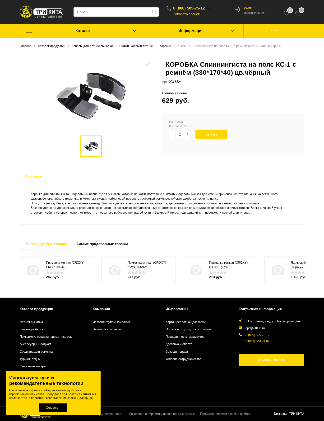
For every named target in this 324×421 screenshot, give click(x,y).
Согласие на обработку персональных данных (162, 414)
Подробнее (85, 398)
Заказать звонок (186, 14)
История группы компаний (111, 322)
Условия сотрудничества (183, 359)
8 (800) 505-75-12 (189, 8)
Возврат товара (177, 351)
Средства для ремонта (36, 351)
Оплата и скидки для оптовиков (188, 329)
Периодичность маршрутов (185, 336)
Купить (212, 134)
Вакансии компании (107, 329)
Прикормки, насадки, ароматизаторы (46, 336)
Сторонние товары (33, 366)
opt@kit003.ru (255, 328)
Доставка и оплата (179, 344)
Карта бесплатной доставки (185, 322)
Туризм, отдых (30, 359)
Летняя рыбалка (31, 322)
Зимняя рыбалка (31, 329)
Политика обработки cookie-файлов (225, 414)
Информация (191, 31)
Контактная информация (260, 309)
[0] (298, 14)
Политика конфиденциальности (101, 414)
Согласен (53, 407)
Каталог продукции (36, 309)
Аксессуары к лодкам (35, 344)
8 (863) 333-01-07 (257, 341)
